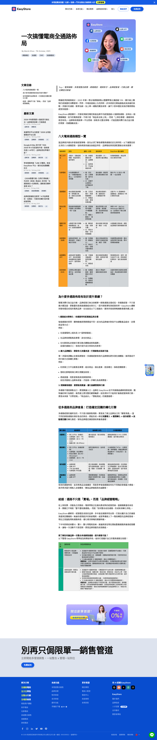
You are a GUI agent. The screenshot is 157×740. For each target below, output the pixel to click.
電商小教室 (86, 691)
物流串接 (55, 695)
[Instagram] (27, 728)
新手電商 (24, 707)
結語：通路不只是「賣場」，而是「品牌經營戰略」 (37, 102)
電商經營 (27, 173)
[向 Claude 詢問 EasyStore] (119, 687)
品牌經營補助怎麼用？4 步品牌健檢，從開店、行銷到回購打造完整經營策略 (36, 198)
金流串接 (55, 699)
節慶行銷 (34, 127)
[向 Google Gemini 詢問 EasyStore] (123, 687)
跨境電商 (24, 723)
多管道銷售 (41, 139)
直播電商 (24, 719)
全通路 (34, 55)
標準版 (60, 553)
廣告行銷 (40, 157)
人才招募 (119, 706)
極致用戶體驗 (26, 703)
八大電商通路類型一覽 (31, 90)
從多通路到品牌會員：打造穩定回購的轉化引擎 (37, 97)
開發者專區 (116, 714)
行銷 (26, 695)
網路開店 (26, 55)
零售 (26, 691)
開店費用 (90, 9)
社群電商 (27, 139)
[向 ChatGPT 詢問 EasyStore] (114, 687)
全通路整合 (50, 55)
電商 (26, 687)
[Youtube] (41, 728)
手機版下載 (56, 706)
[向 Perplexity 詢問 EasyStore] (128, 687)
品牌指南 (115, 703)
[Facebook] (22, 728)
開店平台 (40, 206)
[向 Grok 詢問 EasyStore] (133, 687)
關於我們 (115, 699)
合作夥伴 (115, 710)
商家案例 (44, 191)
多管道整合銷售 (57, 687)
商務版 (60, 572)
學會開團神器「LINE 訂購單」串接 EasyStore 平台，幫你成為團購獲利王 (37, 165)
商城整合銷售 (26, 715)
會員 (26, 699)
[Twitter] (36, 728)
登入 (113, 9)
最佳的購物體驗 (35, 191)
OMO (41, 55)
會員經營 (34, 173)
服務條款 (122, 735)
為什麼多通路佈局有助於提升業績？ (35, 93)
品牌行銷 (27, 127)
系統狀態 (85, 703)
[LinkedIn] (32, 728)
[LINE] (46, 728)
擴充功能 (55, 703)
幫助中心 (85, 695)
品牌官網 (34, 139)
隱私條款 (130, 735)
